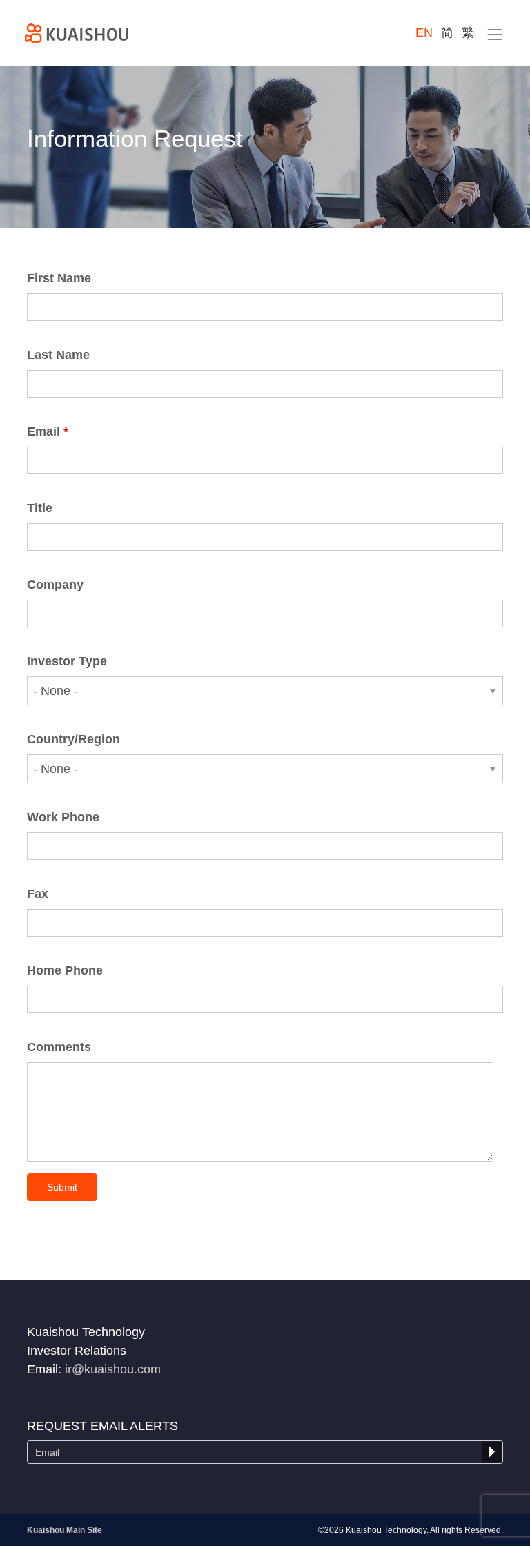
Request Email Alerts (102, 1426)
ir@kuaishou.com (113, 1369)
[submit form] (492, 1452)
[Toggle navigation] (495, 34)
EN (424, 32)
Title (39, 508)
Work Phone (63, 817)
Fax (37, 894)
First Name (59, 278)
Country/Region (73, 739)
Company (55, 584)
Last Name (58, 355)
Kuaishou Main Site (64, 1530)
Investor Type (67, 661)
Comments (59, 1047)
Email (43, 431)
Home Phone (65, 970)
